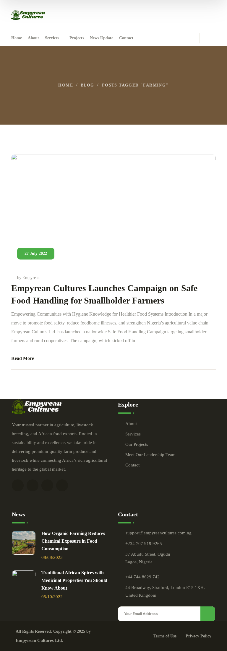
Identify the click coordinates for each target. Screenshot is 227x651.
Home (65, 85)
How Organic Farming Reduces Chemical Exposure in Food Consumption (73, 541)
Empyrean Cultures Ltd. (39, 640)
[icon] (18, 485)
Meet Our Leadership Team (150, 454)
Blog (87, 85)
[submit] (207, 613)
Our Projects (136, 444)
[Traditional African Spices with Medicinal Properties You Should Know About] (23, 582)
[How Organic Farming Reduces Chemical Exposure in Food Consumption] (23, 543)
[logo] (28, 14)
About (131, 423)
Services (133, 434)
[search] (212, 38)
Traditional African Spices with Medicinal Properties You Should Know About (74, 580)
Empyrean (31, 277)
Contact (132, 465)
